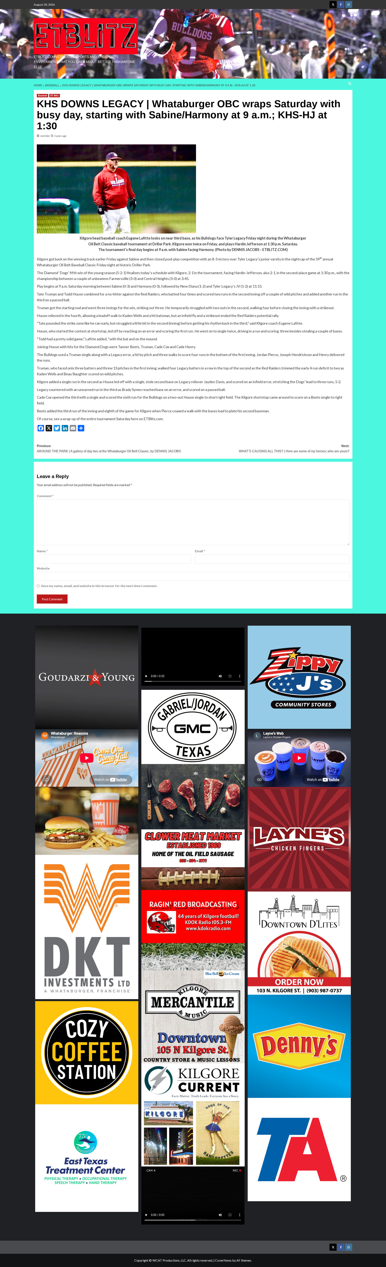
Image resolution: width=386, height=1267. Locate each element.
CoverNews (223, 1260)
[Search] (349, 83)
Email (200, 551)
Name (42, 551)
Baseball (42, 95)
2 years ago (60, 135)
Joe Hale (44, 135)
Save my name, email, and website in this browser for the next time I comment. (99, 586)
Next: (294, 448)
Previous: (109, 448)
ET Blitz (54, 95)
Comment (45, 496)
